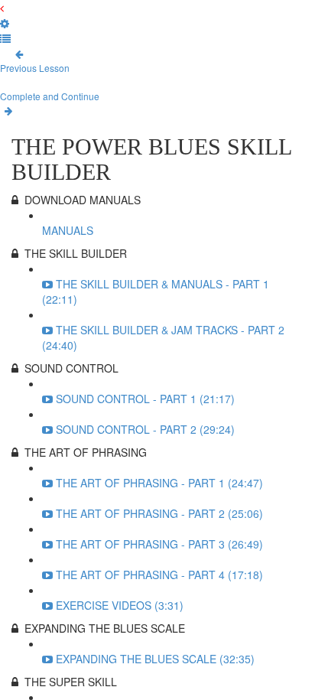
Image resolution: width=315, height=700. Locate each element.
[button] (2, 7)
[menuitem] (4, 23)
